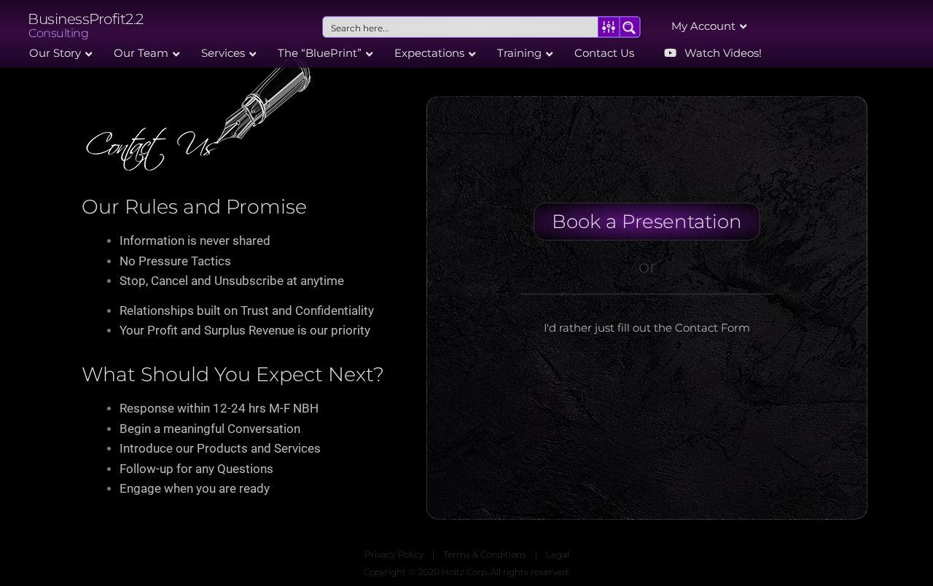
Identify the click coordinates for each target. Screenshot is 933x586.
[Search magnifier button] (630, 27)
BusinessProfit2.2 (86, 19)
